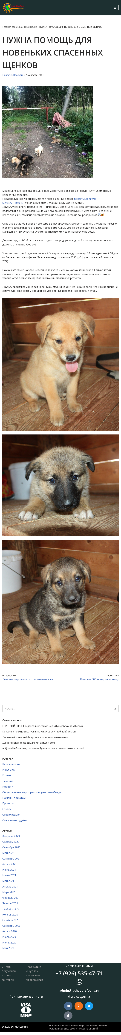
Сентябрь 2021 (11, 858)
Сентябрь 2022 (11, 847)
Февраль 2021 (11, 897)
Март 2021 (8, 892)
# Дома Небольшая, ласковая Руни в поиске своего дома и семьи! (43, 748)
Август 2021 (9, 864)
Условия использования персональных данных (78, 1025)
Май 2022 (8, 853)
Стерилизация (11, 814)
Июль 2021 (9, 869)
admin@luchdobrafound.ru (79, 990)
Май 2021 (8, 881)
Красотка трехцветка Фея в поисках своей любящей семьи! (39, 731)
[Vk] (68, 1006)
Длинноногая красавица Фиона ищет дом (28, 742)
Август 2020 (9, 931)
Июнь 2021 (9, 875)
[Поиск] (115, 708)
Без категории (11, 764)
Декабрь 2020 (10, 909)
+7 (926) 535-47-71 (79, 973)
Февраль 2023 (11, 836)
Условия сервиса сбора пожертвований (73, 1028)
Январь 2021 (10, 903)
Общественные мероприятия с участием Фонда (31, 792)
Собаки (6, 809)
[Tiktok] (68, 1015)
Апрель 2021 (10, 886)
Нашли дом (33, 975)
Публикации (30, 26)
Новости (7, 74)
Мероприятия (34, 980)
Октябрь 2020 (10, 920)
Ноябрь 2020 (10, 914)
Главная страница (12, 26)
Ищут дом (8, 770)
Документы (9, 971)
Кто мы (6, 975)
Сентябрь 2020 (11, 925)
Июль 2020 (9, 937)
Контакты (8, 980)
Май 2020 (8, 948)
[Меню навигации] (115, 7)
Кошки (6, 775)
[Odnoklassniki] (79, 1006)
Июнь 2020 (9, 942)
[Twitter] (89, 1006)
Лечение (7, 781)
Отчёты (6, 966)
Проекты (18, 74)
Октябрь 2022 (10, 841)
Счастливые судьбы (14, 820)
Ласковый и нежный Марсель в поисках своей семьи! (35, 737)
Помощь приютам (14, 798)
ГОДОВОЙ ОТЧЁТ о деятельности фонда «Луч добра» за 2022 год (43, 726)
